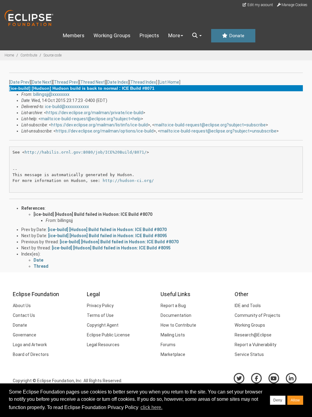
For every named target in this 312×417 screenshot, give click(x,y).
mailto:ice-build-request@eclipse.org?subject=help (91, 118)
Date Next (41, 82)
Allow (295, 400)
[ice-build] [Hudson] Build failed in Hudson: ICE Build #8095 (107, 235)
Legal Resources (103, 344)
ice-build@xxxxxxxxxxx (67, 106)
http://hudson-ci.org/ (128, 180)
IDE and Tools (248, 305)
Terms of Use (100, 315)
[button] (197, 35)
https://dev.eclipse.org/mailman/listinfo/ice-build (99, 124)
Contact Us (24, 315)
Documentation (176, 315)
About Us (22, 305)
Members (73, 35)
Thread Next (92, 82)
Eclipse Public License (108, 334)
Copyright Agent (103, 325)
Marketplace (173, 354)
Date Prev (20, 82)
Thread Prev (66, 82)
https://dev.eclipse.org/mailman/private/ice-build (94, 112)
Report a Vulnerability (255, 344)
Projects (149, 35)
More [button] (174, 35)
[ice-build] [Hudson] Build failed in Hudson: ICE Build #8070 (93, 214)
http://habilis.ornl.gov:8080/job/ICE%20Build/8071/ (86, 152)
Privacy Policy (100, 305)
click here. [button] (151, 407)
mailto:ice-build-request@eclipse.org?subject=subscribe (210, 124)
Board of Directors (31, 354)
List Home (169, 82)
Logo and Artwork (30, 344)
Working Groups (112, 35)
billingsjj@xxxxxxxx (51, 94)
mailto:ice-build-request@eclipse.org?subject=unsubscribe (218, 131)
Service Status (249, 354)
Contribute (28, 55)
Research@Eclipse (253, 334)
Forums (168, 344)
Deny (277, 400)
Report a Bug (173, 305)
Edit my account (259, 5)
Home (9, 55)
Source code (53, 55)
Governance (24, 334)
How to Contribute (178, 325)
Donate (236, 35)
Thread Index (143, 82)
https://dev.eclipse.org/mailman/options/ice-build (105, 131)
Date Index (117, 82)
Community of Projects (257, 315)
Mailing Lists (173, 334)
